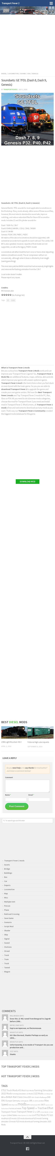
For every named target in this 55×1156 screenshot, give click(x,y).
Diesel (4, 73)
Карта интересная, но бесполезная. (26, 1028)
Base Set (50, 1094)
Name (8, 795)
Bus (5, 877)
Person (7, 906)
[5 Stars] (10, 295)
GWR (22, 1101)
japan (26, 1100)
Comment (9, 777)
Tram (6, 959)
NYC (39, 1105)
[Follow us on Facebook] (27, 1149)
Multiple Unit (9, 902)
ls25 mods (12, 1118)
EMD (49, 1097)
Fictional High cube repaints (38, 742)
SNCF (43, 1104)
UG (35, 1112)
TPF (36, 1108)
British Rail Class (14, 1097)
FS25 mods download (24, 1121)
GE (8, 300)
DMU (33, 1097)
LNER (35, 1101)
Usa (28, 73)
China (25, 1097)
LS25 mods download (24, 1118)
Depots (7, 885)
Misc (6, 897)
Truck (6, 963)
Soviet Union (49, 1105)
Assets (7, 864)
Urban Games (21, 1115)
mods (13, 300)
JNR (30, 1100)
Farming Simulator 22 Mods (22, 1094)
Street (7, 951)
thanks (13, 1054)
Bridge (7, 869)
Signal (6, 939)
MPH (28, 1105)
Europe (9, 1100)
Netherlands (33, 1105)
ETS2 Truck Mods (9, 1090)
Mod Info (14, 1105)
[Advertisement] (27, 42)
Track (6, 955)
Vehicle (35, 73)
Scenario (8, 922)
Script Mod (8, 926)
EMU (3, 1100)
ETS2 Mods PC (42, 1115)
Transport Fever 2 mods (14, 860)
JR (33, 1101)
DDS (29, 1097)
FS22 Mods (30, 1090)
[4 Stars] (8, 295)
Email (31, 795)
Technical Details (15, 1108)
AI (46, 1094)
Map (6, 893)
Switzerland (5, 1108)
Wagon (7, 971)
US (27, 1115)
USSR (33, 1115)
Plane (6, 910)
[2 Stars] (4, 295)
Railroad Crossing (11, 914)
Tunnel (7, 967)
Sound (23, 73)
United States (12, 1115)
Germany (16, 1100)
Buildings (8, 873)
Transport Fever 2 (10, 3)
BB (2, 1097)
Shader (7, 930)
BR (5, 1097)
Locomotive (13, 73)
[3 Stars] (6, 295)
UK (38, 1111)
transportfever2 (10, 89)
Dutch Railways (41, 1097)
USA (29, 1115)
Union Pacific (44, 1112)
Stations (8, 947)
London (41, 1100)
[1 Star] (2, 295)
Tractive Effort (45, 1108)
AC (44, 1094)
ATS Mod (21, 1090)
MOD (9, 1105)
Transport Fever (8, 1111)
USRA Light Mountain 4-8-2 (11, 742)
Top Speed (28, 1108)
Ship (6, 934)
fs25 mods (37, 1118)
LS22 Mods (38, 1093)
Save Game (8, 918)
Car (5, 881)
